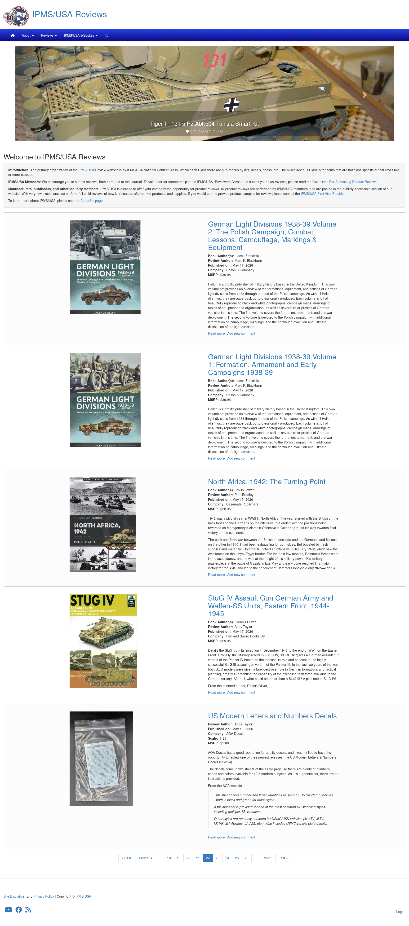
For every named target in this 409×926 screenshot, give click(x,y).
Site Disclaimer (15, 896)
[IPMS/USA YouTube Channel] (8, 910)
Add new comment (241, 333)
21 (199, 858)
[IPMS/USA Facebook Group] (18, 910)
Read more (216, 333)
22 (209, 859)
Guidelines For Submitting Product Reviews (344, 181)
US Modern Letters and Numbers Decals (272, 715)
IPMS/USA (86, 169)
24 (228, 858)
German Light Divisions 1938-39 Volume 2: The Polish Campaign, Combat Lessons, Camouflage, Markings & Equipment (272, 235)
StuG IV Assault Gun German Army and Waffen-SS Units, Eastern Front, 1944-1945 (270, 605)
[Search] (106, 35)
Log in (400, 911)
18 (170, 858)
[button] (43, 93)
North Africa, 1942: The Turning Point (266, 481)
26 (248, 858)
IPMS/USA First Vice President (324, 193)
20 (190, 858)
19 (180, 858)
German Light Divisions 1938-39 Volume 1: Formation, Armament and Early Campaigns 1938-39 (272, 364)
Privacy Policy (43, 896)
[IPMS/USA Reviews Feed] (28, 910)
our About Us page (89, 200)
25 (238, 858)
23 (219, 858)
